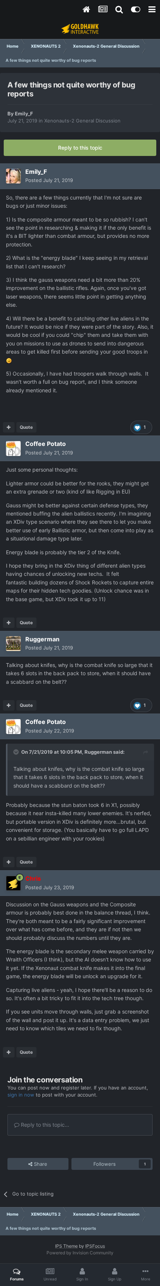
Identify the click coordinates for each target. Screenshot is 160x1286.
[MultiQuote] (9, 427)
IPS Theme (66, 1246)
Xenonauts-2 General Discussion (82, 121)
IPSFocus (95, 1246)
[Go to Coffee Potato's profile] (13, 448)
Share (39, 1164)
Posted (49, 180)
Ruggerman (98, 752)
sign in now (20, 1095)
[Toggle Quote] (16, 752)
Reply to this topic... (44, 1124)
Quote (26, 427)
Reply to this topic (80, 147)
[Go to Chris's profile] (13, 883)
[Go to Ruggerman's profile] (13, 643)
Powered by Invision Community (80, 1252)
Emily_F (24, 114)
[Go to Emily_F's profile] (13, 176)
